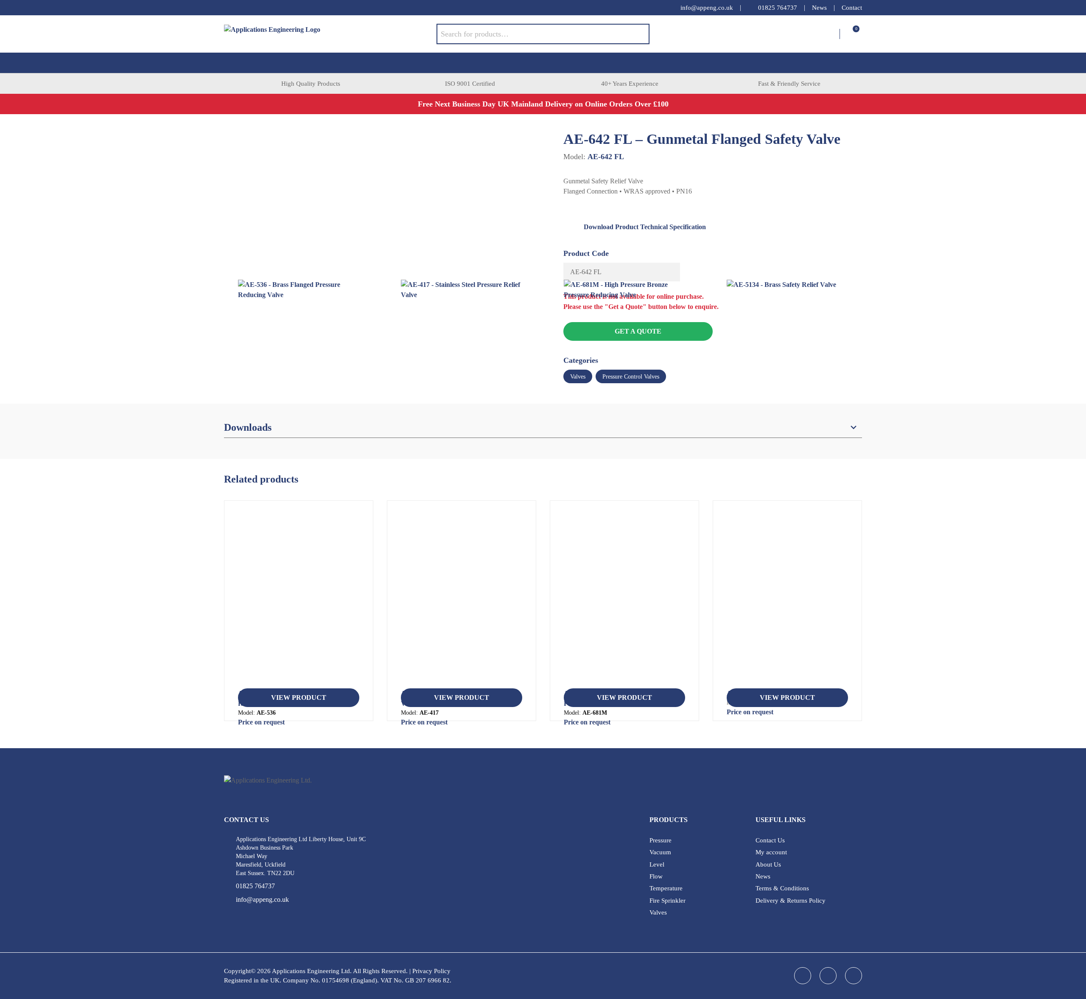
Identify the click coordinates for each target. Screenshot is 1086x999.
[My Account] (833, 34)
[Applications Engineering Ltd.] (330, 34)
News (819, 7)
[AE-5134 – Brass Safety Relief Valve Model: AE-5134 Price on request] (787, 598)
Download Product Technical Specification (645, 226)
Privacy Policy (431, 971)
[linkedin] (245, 7)
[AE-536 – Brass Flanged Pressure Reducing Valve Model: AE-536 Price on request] (298, 598)
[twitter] (262, 7)
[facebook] (228, 7)
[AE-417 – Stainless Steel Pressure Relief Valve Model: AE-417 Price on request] (461, 598)
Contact (852, 7)
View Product (298, 697)
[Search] (637, 34)
